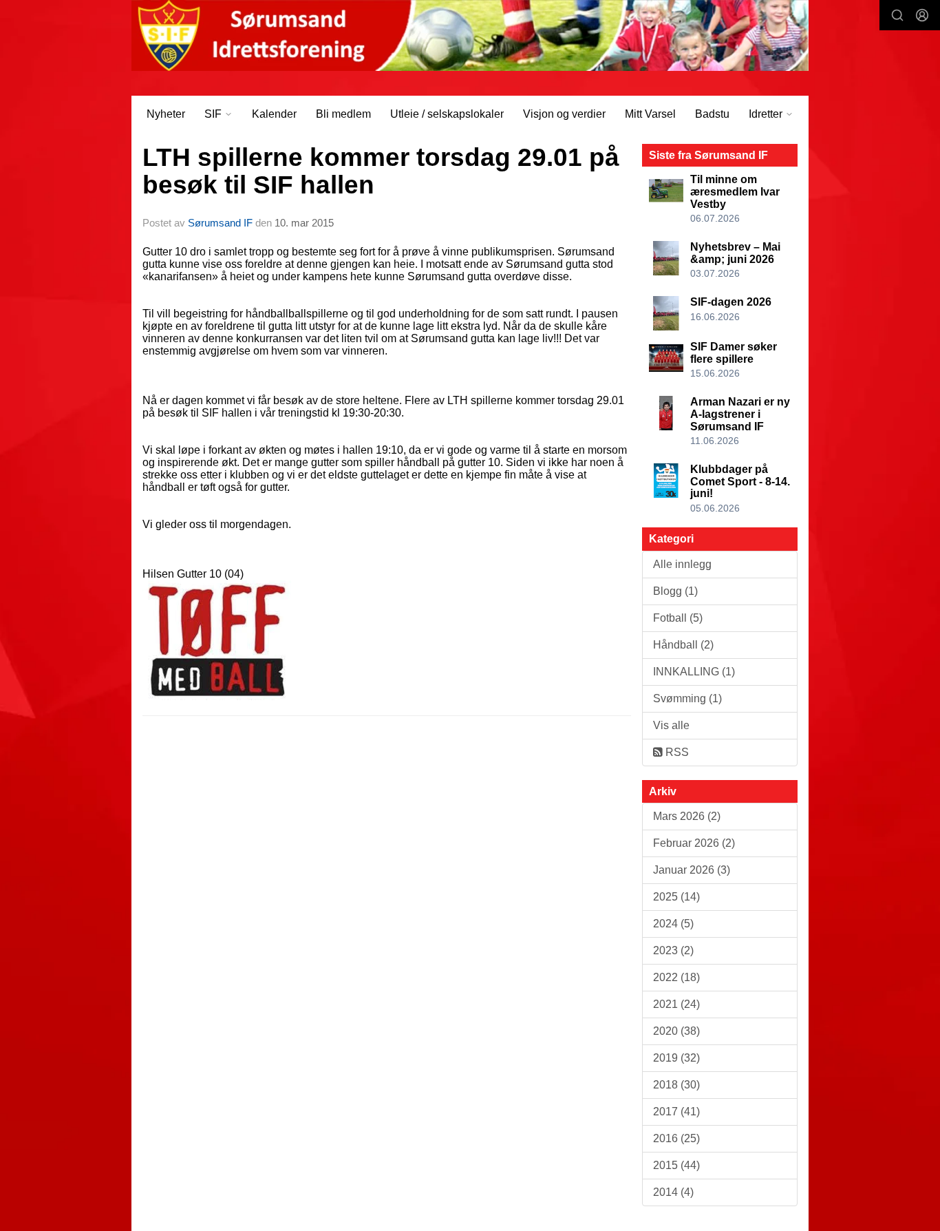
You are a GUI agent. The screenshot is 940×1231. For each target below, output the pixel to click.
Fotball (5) (678, 618)
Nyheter (166, 114)
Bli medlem (343, 114)
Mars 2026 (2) (686, 816)
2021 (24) (676, 1004)
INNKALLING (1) (694, 671)
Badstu (712, 114)
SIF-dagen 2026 (730, 302)
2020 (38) (676, 1031)
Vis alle (671, 725)
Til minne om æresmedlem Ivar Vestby (735, 191)
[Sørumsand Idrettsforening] (470, 35)
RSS (676, 752)
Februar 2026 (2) (694, 843)
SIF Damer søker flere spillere (733, 353)
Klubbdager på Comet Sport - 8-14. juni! (740, 481)
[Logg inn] (922, 15)
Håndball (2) (683, 645)
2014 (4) (673, 1192)
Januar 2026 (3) (691, 870)
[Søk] (897, 15)
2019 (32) (676, 1058)
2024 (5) (673, 923)
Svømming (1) (687, 698)
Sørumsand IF (220, 223)
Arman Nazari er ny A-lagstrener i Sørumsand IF (740, 414)
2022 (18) (676, 977)
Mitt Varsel (650, 114)
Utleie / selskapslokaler (447, 114)
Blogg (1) (675, 591)
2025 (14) (676, 897)
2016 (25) (676, 1138)
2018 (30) (676, 1085)
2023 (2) (673, 950)
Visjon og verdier (564, 114)
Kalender (274, 114)
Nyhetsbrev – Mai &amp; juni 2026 (735, 253)
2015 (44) (676, 1165)
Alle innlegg (682, 564)
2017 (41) (676, 1111)
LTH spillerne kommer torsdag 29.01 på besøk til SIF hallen (380, 171)
